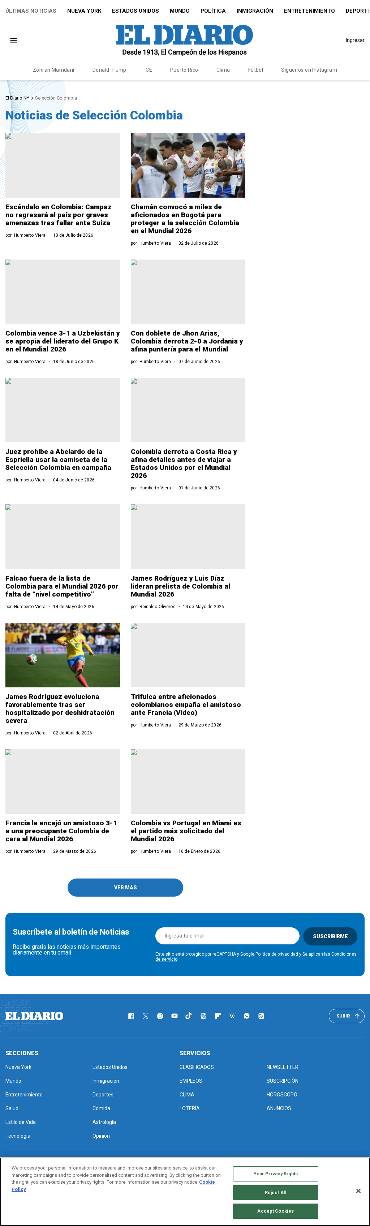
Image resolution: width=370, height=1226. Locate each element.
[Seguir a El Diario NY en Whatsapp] (247, 1016)
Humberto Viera (30, 235)
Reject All (276, 1192)
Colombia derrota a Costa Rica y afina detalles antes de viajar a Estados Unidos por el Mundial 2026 (184, 463)
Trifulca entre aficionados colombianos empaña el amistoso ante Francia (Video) (186, 704)
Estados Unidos (135, 11)
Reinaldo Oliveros (157, 606)
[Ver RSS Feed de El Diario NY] (261, 1016)
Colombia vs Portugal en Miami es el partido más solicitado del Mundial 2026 (186, 831)
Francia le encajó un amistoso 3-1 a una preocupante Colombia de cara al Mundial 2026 (61, 831)
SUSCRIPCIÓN (282, 1081)
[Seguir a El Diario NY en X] (145, 1016)
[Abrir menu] (13, 40)
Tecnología (17, 1136)
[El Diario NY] (185, 40)
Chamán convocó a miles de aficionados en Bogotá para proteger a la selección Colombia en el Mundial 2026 (185, 219)
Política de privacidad (276, 954)
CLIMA (187, 1094)
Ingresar (355, 40)
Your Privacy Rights (276, 1173)
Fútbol (255, 70)
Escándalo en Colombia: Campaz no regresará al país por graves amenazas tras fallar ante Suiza (58, 215)
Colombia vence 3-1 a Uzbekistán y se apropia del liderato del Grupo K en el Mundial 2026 (62, 341)
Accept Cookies (275, 1211)
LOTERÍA (190, 1108)
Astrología (104, 1122)
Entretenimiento (309, 11)
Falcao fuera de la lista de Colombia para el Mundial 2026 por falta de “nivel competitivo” (62, 586)
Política (213, 11)
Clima (223, 70)
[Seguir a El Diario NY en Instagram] (160, 1016)
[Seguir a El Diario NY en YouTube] (174, 1016)
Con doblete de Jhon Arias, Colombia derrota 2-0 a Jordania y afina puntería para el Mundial (187, 341)
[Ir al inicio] (34, 1016)
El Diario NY (17, 98)
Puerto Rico (184, 70)
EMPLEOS (191, 1081)
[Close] (358, 1191)
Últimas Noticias (30, 11)
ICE (148, 70)
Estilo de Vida (20, 1122)
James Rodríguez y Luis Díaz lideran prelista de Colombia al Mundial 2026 (180, 586)
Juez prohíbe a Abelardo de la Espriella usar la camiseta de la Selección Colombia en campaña (58, 459)
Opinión (101, 1136)
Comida (101, 1108)
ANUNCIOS (279, 1108)
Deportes (102, 1094)
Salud (11, 1108)
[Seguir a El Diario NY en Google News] (203, 1016)
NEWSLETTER (282, 1067)
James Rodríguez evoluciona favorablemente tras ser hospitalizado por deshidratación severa (60, 708)
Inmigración (255, 11)
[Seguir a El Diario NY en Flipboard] (218, 1016)
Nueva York (84, 11)
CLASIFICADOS (197, 1067)
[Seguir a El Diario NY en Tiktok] (189, 1016)
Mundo (180, 11)
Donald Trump (109, 70)
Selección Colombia (56, 98)
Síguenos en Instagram (309, 70)
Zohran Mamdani (53, 70)
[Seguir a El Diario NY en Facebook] (131, 1016)
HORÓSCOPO (282, 1094)
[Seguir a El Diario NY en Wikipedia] (232, 1016)
